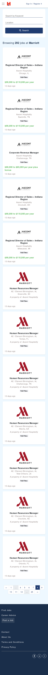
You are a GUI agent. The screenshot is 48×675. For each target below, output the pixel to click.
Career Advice (9, 615)
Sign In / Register (33, 3)
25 (32, 592)
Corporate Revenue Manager (24, 152)
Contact (5, 632)
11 (16, 592)
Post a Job (8, 620)
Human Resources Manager (24, 288)
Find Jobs (7, 610)
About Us (6, 637)
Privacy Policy (9, 647)
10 (11, 592)
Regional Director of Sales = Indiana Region (24, 66)
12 (21, 592)
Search (25, 30)
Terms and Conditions (13, 642)
